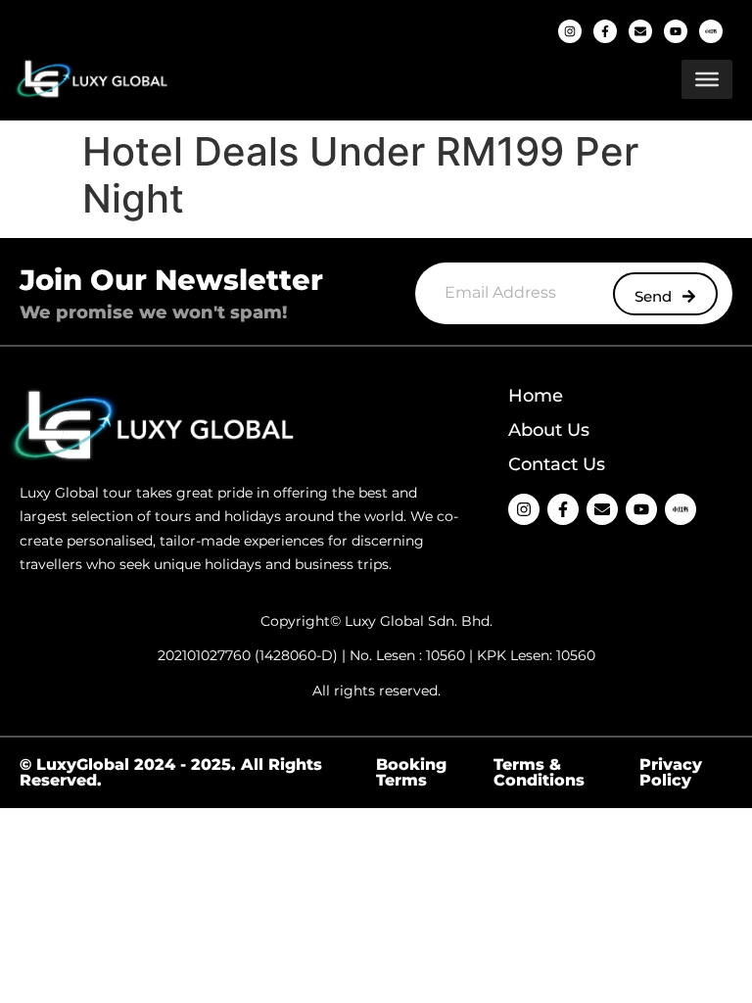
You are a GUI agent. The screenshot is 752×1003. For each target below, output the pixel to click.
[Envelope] (640, 31)
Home (535, 396)
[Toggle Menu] (707, 79)
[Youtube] (675, 31)
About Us (548, 430)
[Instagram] (570, 31)
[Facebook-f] (605, 31)
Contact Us (556, 464)
